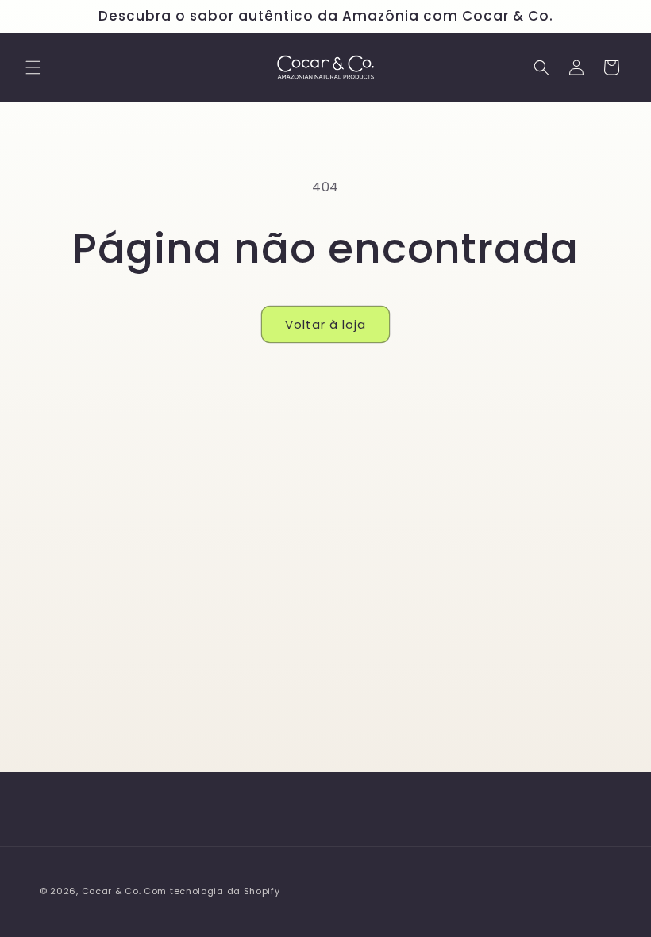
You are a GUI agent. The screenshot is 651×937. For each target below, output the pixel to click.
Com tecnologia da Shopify (212, 891)
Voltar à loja (325, 324)
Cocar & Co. (111, 891)
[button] (33, 67)
